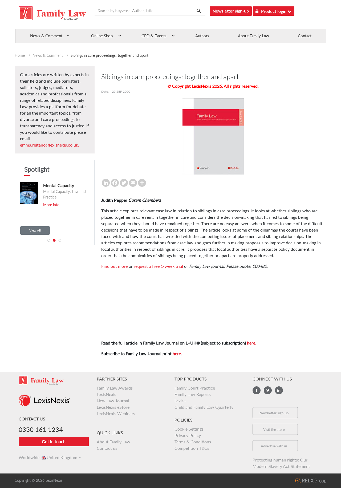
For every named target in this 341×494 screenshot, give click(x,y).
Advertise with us (274, 446)
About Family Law (253, 35)
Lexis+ (180, 400)
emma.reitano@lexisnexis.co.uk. (49, 144)
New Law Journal (113, 400)
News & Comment (48, 55)
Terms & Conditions (192, 441)
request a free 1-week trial (158, 266)
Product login (274, 11)
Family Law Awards (115, 387)
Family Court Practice (194, 387)
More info (51, 205)
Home (20, 55)
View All (35, 230)
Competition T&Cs (191, 448)
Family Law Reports (192, 394)
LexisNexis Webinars (116, 413)
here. (251, 342)
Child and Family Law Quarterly (203, 407)
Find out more (114, 266)
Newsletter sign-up (231, 10)
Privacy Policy (187, 435)
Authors (202, 35)
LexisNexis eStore (113, 407)
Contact (304, 35)
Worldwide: (27, 457)
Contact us (107, 448)
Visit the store (274, 429)
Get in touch (54, 441)
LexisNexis (106, 394)
